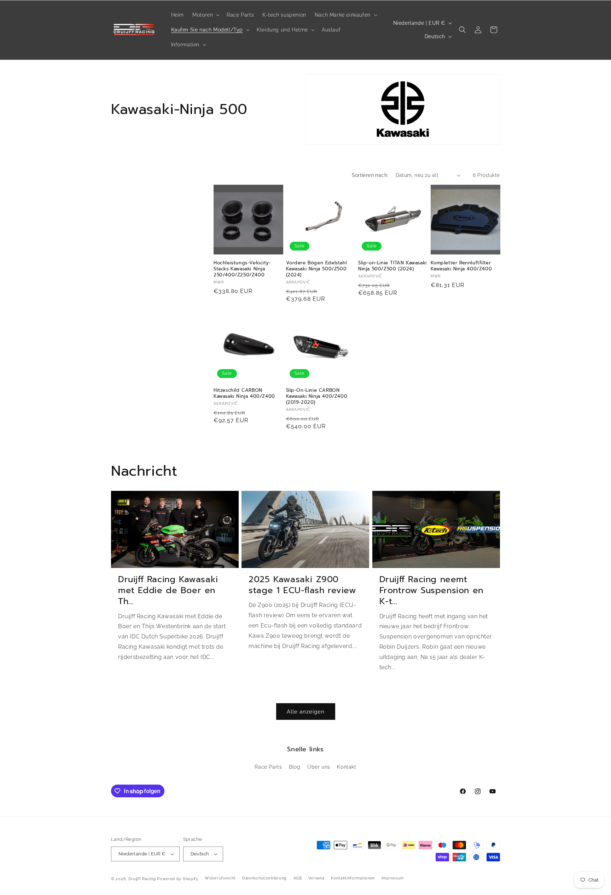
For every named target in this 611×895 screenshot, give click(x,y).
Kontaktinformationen (353, 878)
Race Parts (268, 767)
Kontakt (346, 767)
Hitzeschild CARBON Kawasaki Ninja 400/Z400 (244, 394)
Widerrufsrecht (220, 878)
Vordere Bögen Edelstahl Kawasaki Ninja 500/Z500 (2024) (316, 269)
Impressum (393, 878)
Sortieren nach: (370, 175)
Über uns (318, 767)
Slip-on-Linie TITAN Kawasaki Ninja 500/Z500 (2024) (392, 266)
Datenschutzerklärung (264, 878)
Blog (294, 767)
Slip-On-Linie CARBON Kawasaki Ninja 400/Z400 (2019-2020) (317, 397)
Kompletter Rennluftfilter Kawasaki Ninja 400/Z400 (461, 266)
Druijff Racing (142, 879)
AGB (297, 878)
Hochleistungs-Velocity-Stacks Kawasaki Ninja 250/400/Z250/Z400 (242, 269)
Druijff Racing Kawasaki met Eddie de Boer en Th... (168, 590)
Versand (316, 878)
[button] (205, 14)
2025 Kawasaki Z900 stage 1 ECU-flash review (302, 585)
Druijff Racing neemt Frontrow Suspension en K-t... (431, 590)
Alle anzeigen (306, 711)
